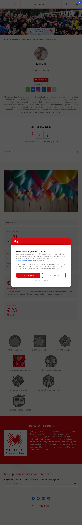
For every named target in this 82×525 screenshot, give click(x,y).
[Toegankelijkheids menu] (79, 2)
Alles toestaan (28, 275)
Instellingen (54, 275)
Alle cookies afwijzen (41, 280)
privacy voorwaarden (23, 260)
